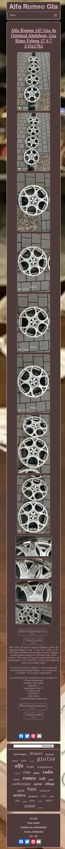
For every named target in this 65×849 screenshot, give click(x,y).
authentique (22, 784)
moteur (15, 761)
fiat (17, 800)
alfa (19, 766)
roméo (25, 801)
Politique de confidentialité (34, 827)
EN (31, 836)
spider (32, 761)
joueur (40, 808)
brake (30, 767)
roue (27, 772)
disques (36, 753)
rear (52, 796)
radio (48, 771)
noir (49, 800)
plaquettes (33, 796)
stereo (40, 801)
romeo (29, 778)
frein (32, 789)
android (17, 773)
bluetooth (49, 754)
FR (36, 836)
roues (44, 796)
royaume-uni (45, 791)
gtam (37, 772)
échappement (44, 767)
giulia (46, 759)
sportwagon (20, 754)
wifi (42, 778)
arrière (19, 795)
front (32, 800)
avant (29, 805)
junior (24, 760)
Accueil (33, 818)
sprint (38, 784)
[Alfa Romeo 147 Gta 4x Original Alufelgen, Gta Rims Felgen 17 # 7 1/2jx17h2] (34, 82)
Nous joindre (33, 822)
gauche (21, 790)
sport (51, 779)
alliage (50, 784)
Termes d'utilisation (33, 831)
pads (17, 779)
